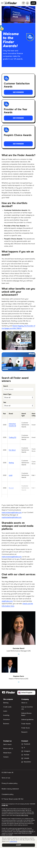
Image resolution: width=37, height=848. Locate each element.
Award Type (7, 394)
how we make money (22, 815)
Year (4, 402)
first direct (12, 450)
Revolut (11, 488)
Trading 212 (12, 437)
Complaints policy (7, 794)
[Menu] (2, 3)
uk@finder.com (7, 601)
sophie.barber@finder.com (11, 517)
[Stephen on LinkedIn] (18, 681)
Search (5, 386)
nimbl (10, 475)
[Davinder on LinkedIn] (18, 653)
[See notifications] (27, 3)
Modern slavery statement (10, 789)
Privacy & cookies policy (9, 783)
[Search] (23, 3)
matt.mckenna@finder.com (12, 512)
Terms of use (6, 778)
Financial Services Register (26, 831)
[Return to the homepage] (10, 3)
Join (33, 3)
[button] (18, 340)
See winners (18, 92)
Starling (11, 462)
